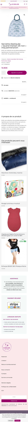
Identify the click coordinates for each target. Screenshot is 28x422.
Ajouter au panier (17, 73)
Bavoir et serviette (11, 59)
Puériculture (4, 60)
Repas (9, 60)
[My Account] (24, 4)
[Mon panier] (26, 4)
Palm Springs (19, 59)
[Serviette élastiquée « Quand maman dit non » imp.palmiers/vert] (16, 26)
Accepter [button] (17, 420)
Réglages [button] (11, 420)
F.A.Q (26, 1)
